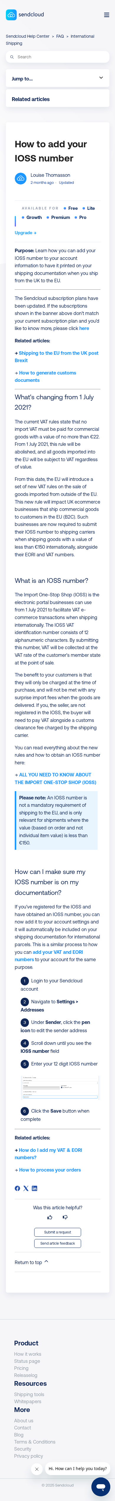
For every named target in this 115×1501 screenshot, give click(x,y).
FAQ (60, 36)
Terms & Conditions (34, 1441)
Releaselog (25, 1375)
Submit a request (57, 1232)
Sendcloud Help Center (28, 36)
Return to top (29, 1262)
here (84, 328)
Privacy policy (28, 1456)
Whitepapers (27, 1401)
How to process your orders (50, 1169)
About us (23, 1420)
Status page (27, 1361)
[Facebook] (17, 1188)
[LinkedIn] (34, 1188)
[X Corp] (26, 1188)
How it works (27, 1354)
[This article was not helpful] (65, 1217)
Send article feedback (57, 1243)
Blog (19, 1434)
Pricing (21, 1368)
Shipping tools (29, 1394)
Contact (22, 1427)
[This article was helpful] (50, 1217)
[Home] (25, 14)
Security (22, 1448)
